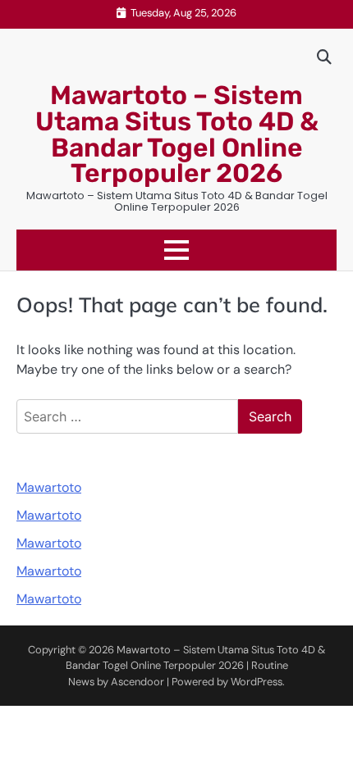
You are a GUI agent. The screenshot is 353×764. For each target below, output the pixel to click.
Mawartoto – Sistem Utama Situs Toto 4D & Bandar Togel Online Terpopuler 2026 (177, 134)
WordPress (256, 682)
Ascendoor (137, 682)
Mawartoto (48, 487)
